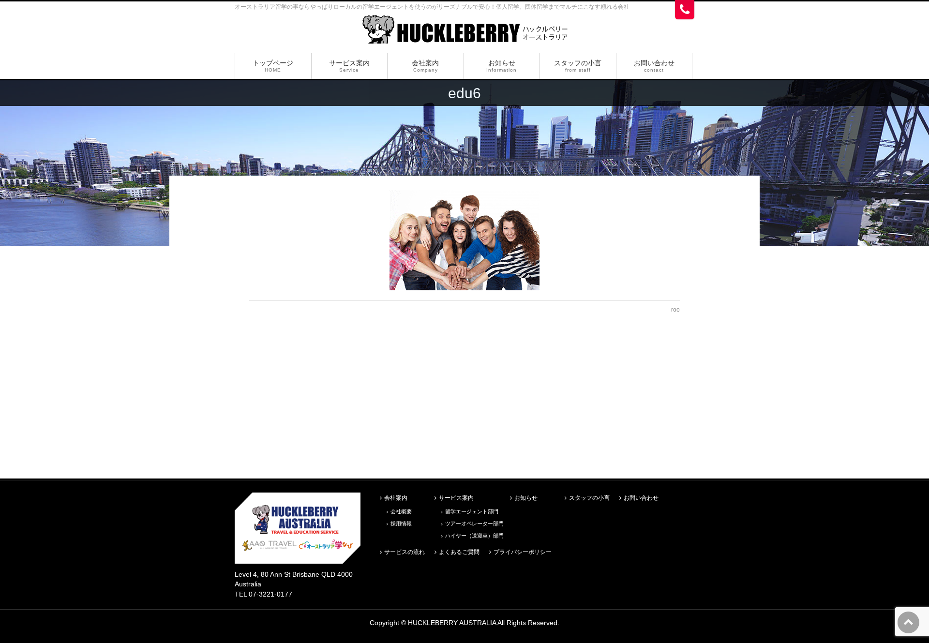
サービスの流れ (404, 552)
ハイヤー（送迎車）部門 (474, 535)
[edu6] (464, 240)
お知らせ (526, 498)
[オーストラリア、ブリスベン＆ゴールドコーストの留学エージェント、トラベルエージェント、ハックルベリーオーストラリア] (464, 32)
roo (675, 309)
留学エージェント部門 (471, 511)
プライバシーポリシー (523, 552)
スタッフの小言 (589, 498)
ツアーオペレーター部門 (474, 523)
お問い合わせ (641, 498)
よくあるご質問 (459, 552)
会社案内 (395, 498)
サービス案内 (456, 498)
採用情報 (401, 523)
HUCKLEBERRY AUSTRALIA (452, 623)
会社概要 (401, 511)
